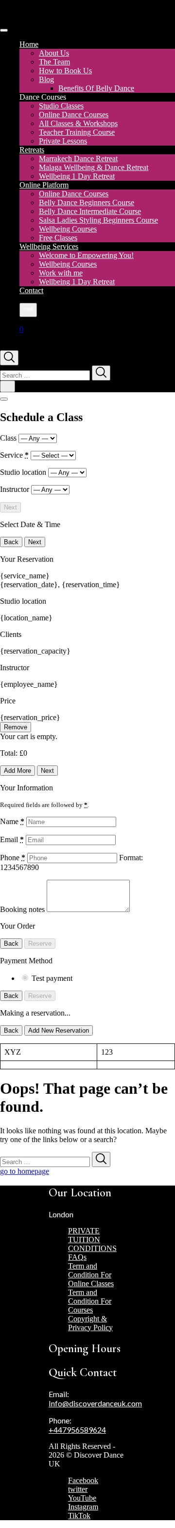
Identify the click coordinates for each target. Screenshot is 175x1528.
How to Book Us (65, 70)
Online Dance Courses (73, 114)
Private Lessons (63, 141)
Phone (12, 857)
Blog (46, 79)
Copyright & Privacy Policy (90, 1323)
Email (12, 839)
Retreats (31, 150)
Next (10, 507)
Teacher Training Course (77, 132)
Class (9, 438)
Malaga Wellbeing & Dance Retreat (93, 167)
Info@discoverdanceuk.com (95, 1403)
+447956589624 (77, 1429)
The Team (54, 62)
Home (28, 44)
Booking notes (23, 909)
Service (14, 455)
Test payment (52, 978)
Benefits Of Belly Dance (96, 88)
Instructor (15, 489)
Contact (31, 290)
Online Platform (44, 185)
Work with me (61, 273)
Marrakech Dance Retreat (78, 158)
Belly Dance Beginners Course (86, 202)
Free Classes (58, 237)
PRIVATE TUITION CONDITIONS (92, 1239)
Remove (15, 727)
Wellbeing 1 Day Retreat (77, 176)
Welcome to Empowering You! (86, 255)
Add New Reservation (58, 1030)
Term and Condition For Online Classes (91, 1275)
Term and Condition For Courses (89, 1301)
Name (12, 821)
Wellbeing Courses (68, 229)
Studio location (24, 472)
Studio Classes (61, 106)
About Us (54, 53)
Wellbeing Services (48, 246)
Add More (17, 770)
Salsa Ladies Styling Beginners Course (98, 220)
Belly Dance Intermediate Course (90, 211)
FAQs (77, 1257)
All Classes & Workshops (78, 123)
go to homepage (24, 1171)
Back (11, 542)
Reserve (40, 943)
